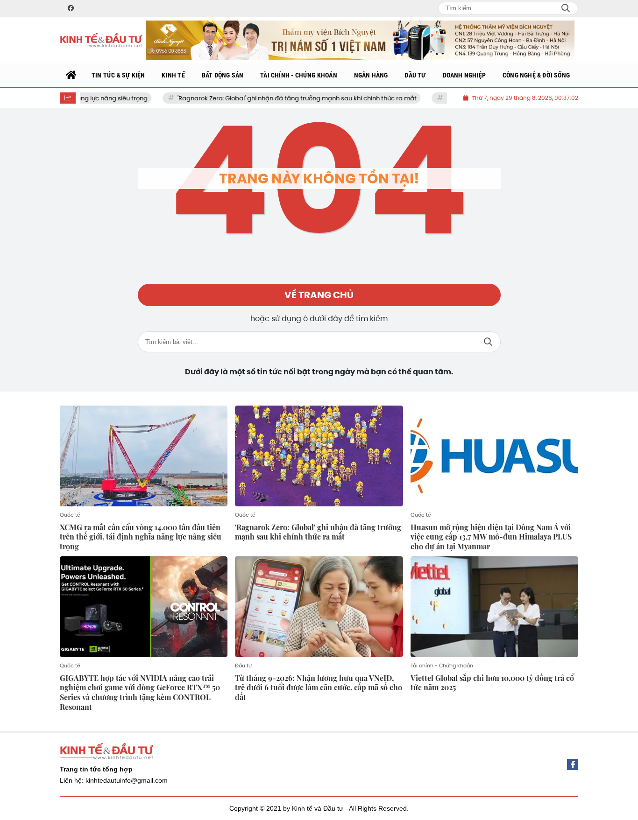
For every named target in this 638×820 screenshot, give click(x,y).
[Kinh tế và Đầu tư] (101, 40)
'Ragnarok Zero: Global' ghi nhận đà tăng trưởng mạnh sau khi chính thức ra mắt (269, 98)
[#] (360, 40)
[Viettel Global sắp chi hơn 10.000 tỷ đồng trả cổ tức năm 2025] (494, 606)
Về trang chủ (319, 295)
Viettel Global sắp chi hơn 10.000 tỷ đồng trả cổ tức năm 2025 (492, 683)
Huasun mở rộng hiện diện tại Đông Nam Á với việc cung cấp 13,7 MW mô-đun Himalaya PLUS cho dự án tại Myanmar (491, 537)
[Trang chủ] (71, 75)
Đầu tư (243, 665)
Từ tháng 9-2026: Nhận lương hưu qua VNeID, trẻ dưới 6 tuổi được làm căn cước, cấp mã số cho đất (318, 687)
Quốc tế (70, 515)
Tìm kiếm (488, 341)
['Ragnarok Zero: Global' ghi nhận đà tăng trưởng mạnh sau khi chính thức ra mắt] (319, 456)
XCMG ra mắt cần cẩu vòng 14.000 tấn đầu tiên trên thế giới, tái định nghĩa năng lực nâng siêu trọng (140, 537)
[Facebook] (572, 764)
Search (565, 8)
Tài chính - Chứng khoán (442, 665)
